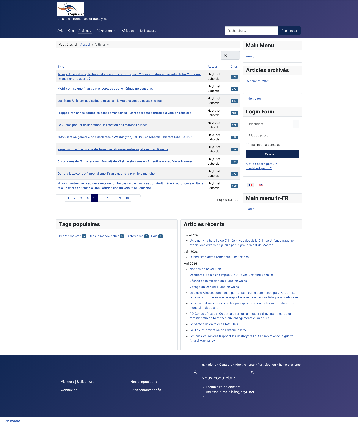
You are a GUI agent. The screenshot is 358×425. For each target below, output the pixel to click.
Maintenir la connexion (266, 145)
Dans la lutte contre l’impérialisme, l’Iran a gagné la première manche (106, 173)
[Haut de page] (353, 420)
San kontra (11, 421)
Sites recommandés (146, 390)
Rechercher (289, 30)
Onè (71, 30)
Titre (61, 66)
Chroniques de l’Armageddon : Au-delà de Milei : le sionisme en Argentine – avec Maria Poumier (125, 161)
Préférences (135, 236)
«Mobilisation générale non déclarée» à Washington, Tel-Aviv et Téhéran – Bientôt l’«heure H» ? (125, 137)
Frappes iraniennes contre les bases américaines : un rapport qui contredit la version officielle (124, 113)
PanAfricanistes (70, 236)
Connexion (272, 154)
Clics (234, 66)
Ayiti (60, 30)
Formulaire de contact (223, 387)
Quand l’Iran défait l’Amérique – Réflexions (219, 257)
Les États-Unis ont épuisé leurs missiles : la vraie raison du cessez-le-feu (110, 100)
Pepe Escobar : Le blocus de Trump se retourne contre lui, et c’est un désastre (113, 149)
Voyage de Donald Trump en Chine (214, 287)
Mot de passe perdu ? (261, 164)
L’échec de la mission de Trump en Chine (218, 281)
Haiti (154, 236)
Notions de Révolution (205, 269)
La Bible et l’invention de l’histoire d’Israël (219, 330)
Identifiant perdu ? (259, 168)
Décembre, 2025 (258, 81)
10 (127, 198)
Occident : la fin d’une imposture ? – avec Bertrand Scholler (231, 275)
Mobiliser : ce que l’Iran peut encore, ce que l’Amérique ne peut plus (105, 88)
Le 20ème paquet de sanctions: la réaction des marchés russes (102, 125)
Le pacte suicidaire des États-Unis (214, 324)
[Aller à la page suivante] (133, 195)
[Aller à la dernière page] (138, 195)
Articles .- (85, 30)
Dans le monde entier (104, 236)
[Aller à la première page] (58, 195)
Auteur (212, 66)
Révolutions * (106, 30)
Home (250, 56)
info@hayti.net (242, 392)
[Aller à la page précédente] (63, 195)
